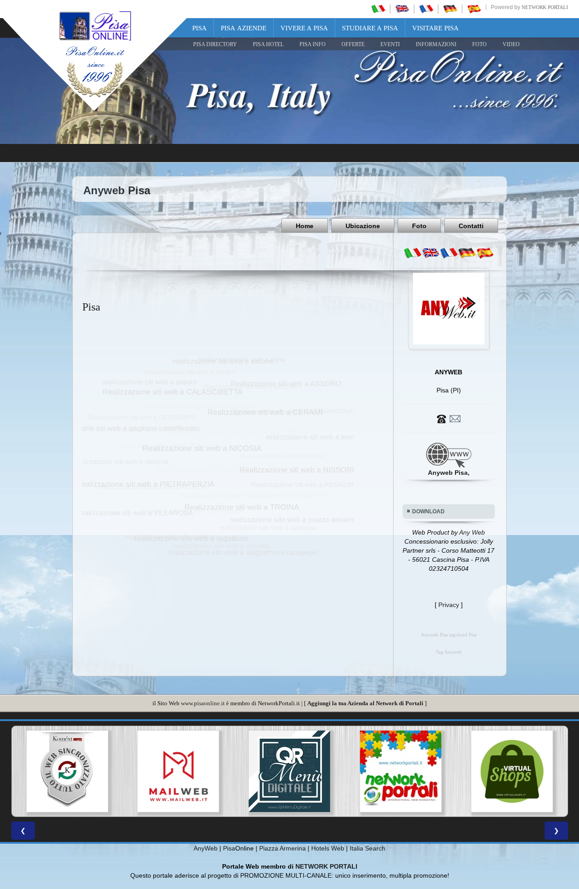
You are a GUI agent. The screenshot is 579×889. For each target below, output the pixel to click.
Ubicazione (363, 225)
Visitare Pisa (435, 28)
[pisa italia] (378, 8)
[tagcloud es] (485, 253)
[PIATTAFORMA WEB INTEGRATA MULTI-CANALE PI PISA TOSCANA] (67, 771)
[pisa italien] (450, 8)
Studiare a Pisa (370, 28)
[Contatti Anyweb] (448, 418)
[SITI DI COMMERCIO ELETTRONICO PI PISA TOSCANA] (512, 771)
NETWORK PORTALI (326, 866)
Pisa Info (312, 44)
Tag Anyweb (449, 652)
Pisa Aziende (243, 28)
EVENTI (390, 44)
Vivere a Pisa (304, 28)
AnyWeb (206, 848)
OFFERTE (353, 44)
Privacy (448, 604)
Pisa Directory (215, 44)
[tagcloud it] (412, 253)
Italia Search (367, 848)
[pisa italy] (402, 8)
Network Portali (545, 7)
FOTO (479, 44)
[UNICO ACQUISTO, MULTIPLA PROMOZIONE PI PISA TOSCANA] (400, 771)
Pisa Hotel (268, 44)
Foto (419, 225)
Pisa (199, 28)
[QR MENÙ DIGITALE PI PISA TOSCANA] (289, 771)
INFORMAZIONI (436, 44)
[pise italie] (426, 8)
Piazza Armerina (282, 848)
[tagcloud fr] (449, 253)
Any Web (472, 532)
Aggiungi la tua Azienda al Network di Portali (365, 703)
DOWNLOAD (428, 511)
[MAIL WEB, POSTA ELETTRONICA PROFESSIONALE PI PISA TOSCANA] (178, 771)
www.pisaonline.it (203, 703)
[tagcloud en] (431, 253)
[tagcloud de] (467, 253)
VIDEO (511, 44)
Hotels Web (327, 848)
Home (304, 225)
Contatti (471, 225)
